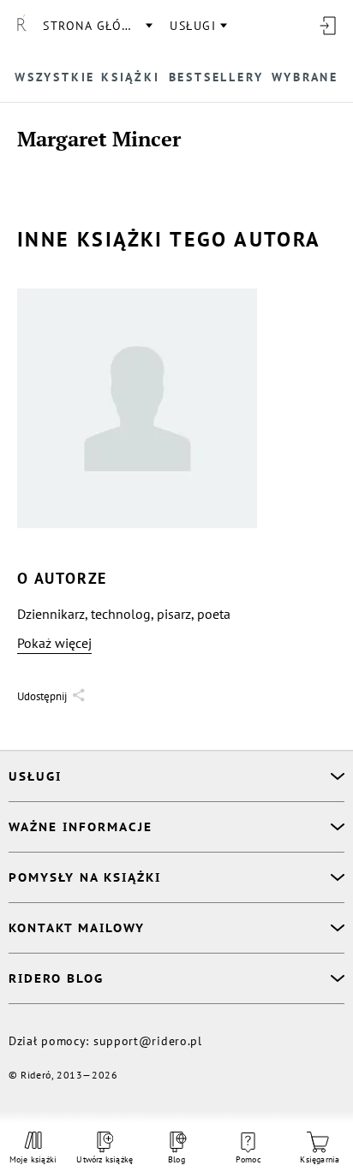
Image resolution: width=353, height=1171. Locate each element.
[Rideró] (21, 25)
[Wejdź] (327, 25)
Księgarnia (319, 1159)
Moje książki (33, 1159)
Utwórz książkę (105, 1159)
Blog (176, 1159)
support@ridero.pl (147, 1041)
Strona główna (97, 25)
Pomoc (248, 1159)
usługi (193, 25)
